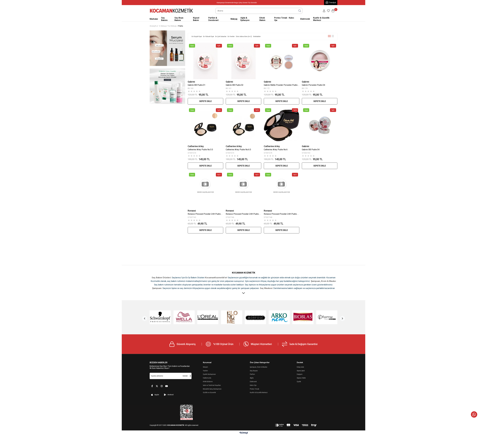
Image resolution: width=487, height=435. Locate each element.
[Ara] (299, 11)
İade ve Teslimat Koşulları (212, 385)
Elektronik (253, 382)
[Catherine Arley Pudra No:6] (281, 125)
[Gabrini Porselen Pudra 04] (319, 61)
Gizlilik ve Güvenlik (209, 392)
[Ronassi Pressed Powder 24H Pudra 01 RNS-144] (205, 190)
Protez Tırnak (254, 389)
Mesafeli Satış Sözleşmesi (212, 389)
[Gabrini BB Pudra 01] (205, 61)
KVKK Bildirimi (208, 382)
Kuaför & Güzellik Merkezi (259, 392)
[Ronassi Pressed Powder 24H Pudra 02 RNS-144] (243, 190)
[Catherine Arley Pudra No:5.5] (205, 125)
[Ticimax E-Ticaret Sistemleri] (243, 433)
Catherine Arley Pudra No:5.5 (200, 149)
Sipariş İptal (301, 371)
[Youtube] (166, 386)
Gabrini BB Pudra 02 (234, 85)
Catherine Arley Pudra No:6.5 (238, 149)
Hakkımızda (207, 378)
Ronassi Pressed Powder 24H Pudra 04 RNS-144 (281, 214)
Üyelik (299, 382)
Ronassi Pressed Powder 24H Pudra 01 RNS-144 (205, 214)
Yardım (205, 371)
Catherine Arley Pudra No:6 (276, 149)
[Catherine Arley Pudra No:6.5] (243, 125)
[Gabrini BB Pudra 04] (319, 125)
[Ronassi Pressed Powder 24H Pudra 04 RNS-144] (281, 190)
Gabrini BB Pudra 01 (196, 85)
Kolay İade (300, 367)
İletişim (205, 367)
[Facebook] (152, 386)
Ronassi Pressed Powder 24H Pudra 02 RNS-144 (243, 214)
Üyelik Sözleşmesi (209, 374)
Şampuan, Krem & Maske (258, 367)
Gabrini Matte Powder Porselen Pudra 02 (281, 85)
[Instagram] (161, 386)
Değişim (299, 374)
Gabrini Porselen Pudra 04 (313, 85)
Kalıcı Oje (253, 385)
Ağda (252, 378)
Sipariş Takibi (301, 378)
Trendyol (332, 3)
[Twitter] (156, 386)
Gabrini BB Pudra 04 (310, 149)
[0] (328, 10)
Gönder (185, 376)
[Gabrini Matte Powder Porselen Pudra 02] (281, 61)
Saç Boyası (254, 371)
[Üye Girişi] (324, 11)
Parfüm (252, 374)
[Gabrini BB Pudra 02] (243, 61)
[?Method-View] (296, 425)
